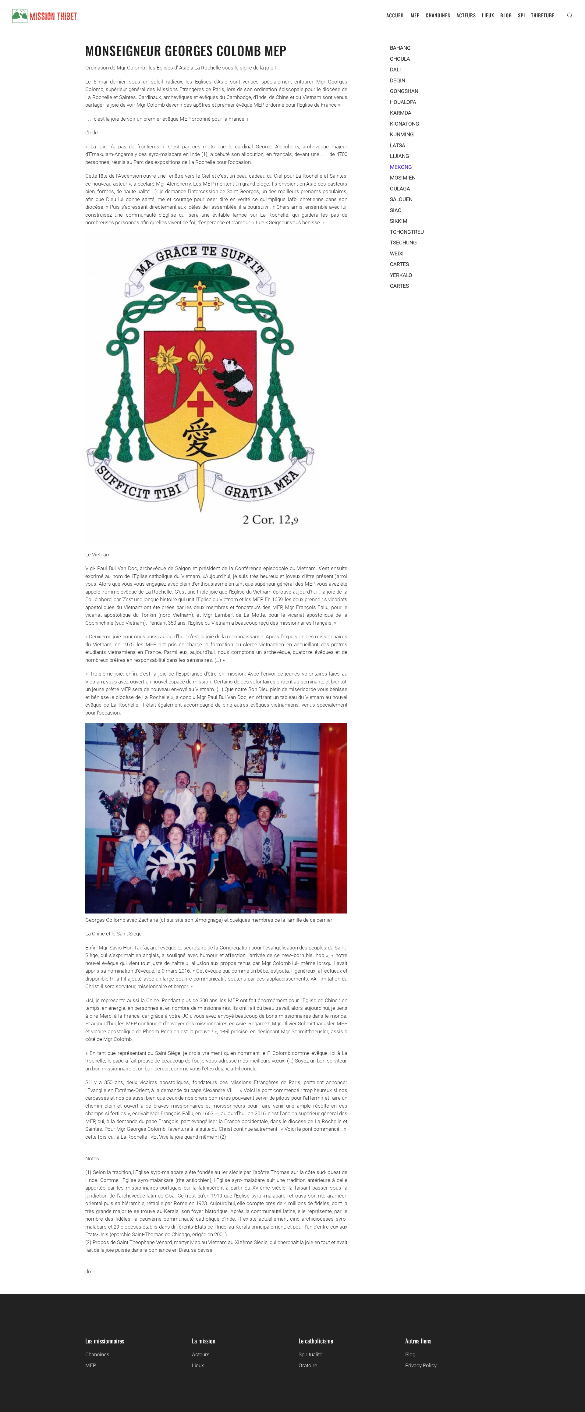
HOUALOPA (403, 102)
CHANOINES (438, 15)
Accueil (395, 15)
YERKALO (401, 275)
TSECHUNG (403, 242)
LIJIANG (399, 156)
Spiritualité (310, 1354)
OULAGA (400, 189)
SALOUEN (401, 199)
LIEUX (488, 15)
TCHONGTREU (407, 232)
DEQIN (397, 80)
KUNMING (402, 134)
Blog (410, 1354)
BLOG (506, 15)
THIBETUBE (543, 15)
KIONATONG (404, 124)
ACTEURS (466, 15)
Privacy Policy (421, 1365)
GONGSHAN (404, 91)
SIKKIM (398, 221)
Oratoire (308, 1365)
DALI (395, 69)
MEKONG (401, 167)
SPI (521, 15)
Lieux (198, 1365)
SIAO (396, 210)
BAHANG (400, 48)
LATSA (397, 145)
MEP (415, 15)
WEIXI (397, 253)
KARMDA (400, 113)
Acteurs (201, 1354)
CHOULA (400, 59)
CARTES (399, 264)
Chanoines (97, 1354)
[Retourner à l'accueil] (44, 15)
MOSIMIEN (403, 178)
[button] (570, 15)
